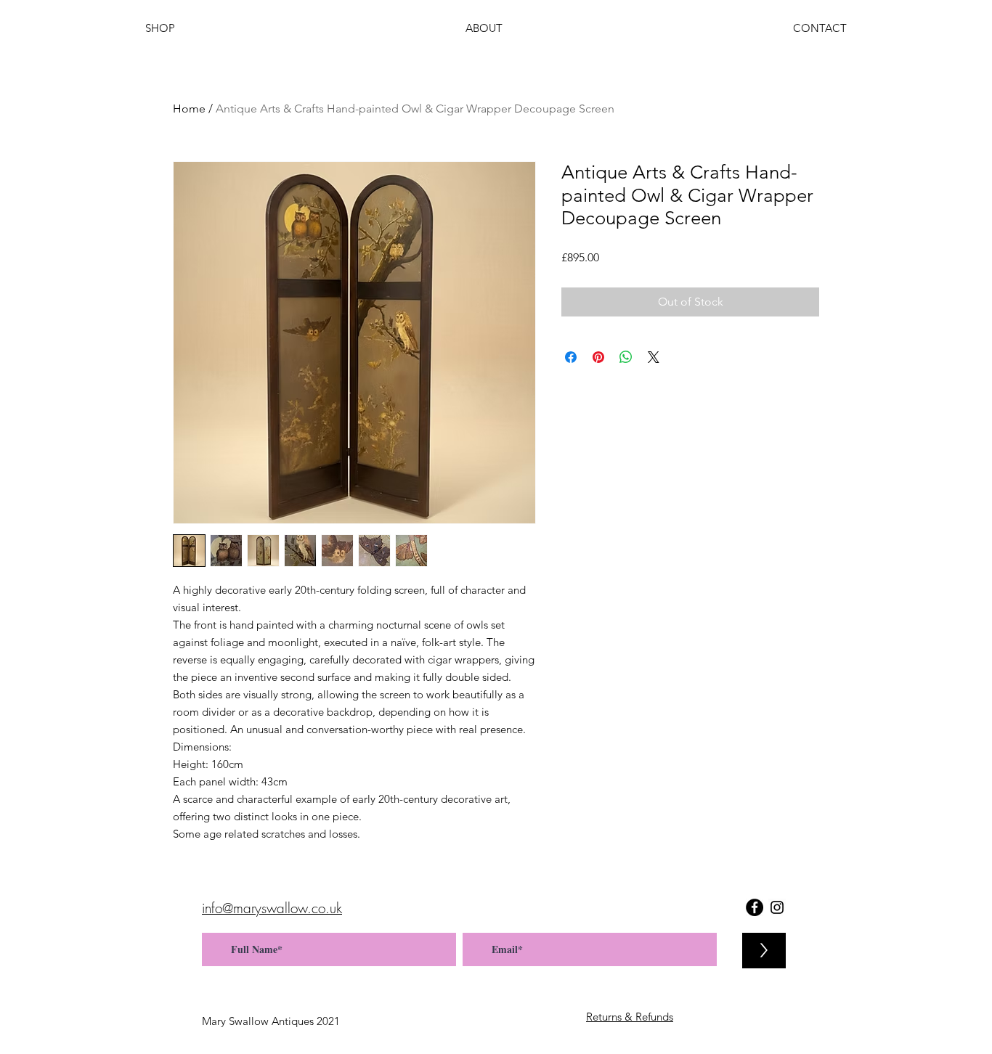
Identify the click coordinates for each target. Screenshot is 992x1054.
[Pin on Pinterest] (598, 357)
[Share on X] (653, 357)
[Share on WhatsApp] (626, 357)
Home (189, 108)
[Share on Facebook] (571, 357)
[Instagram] (777, 907)
